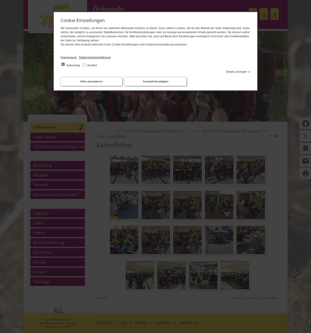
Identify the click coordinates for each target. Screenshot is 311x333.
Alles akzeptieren (91, 81)
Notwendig (73, 65)
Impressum (69, 57)
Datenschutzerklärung (95, 57)
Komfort (92, 65)
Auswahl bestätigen (155, 81)
